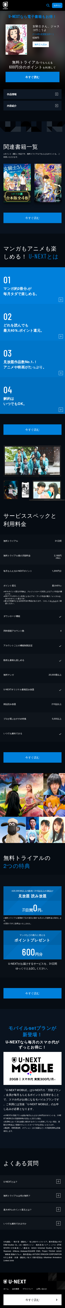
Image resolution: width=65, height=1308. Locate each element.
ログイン (57, 5)
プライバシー (28, 1289)
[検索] (48, 5)
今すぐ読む (32, 77)
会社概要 (15, 1289)
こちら (54, 601)
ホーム (6, 1289)
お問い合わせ (41, 1289)
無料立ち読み (40, 44)
